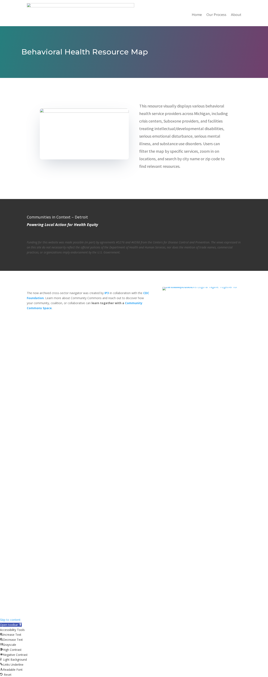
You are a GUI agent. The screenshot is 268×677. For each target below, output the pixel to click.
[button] (11, 625)
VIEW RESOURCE (158, 180)
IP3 (106, 293)
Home (197, 14)
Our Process (216, 14)
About (236, 14)
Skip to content (10, 620)
